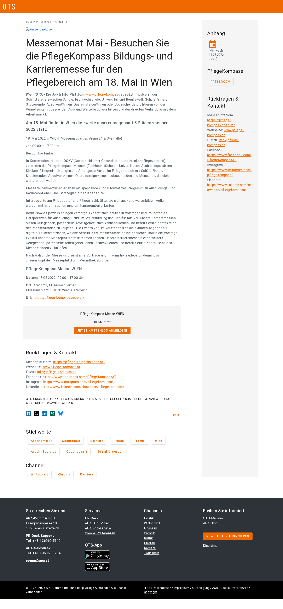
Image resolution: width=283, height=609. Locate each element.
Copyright (150, 592)
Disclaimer (211, 546)
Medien (149, 543)
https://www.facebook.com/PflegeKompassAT (79, 377)
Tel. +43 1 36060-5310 (43, 541)
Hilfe (147, 588)
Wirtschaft (152, 523)
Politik (149, 518)
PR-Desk (91, 518)
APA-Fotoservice (98, 528)
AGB (215, 588)
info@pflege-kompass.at (56, 372)
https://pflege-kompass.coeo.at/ (59, 298)
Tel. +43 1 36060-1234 (43, 553)
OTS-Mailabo (213, 518)
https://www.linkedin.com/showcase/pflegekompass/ (82, 387)
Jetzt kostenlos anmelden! (102, 330)
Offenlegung (201, 588)
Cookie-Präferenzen (100, 533)
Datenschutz (162, 588)
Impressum (182, 588)
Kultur (148, 538)
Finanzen (150, 528)
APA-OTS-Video (97, 523)
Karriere (150, 548)
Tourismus (151, 553)
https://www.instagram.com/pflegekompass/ (78, 382)
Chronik (149, 533)
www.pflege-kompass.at (105, 94)
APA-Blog (210, 523)
